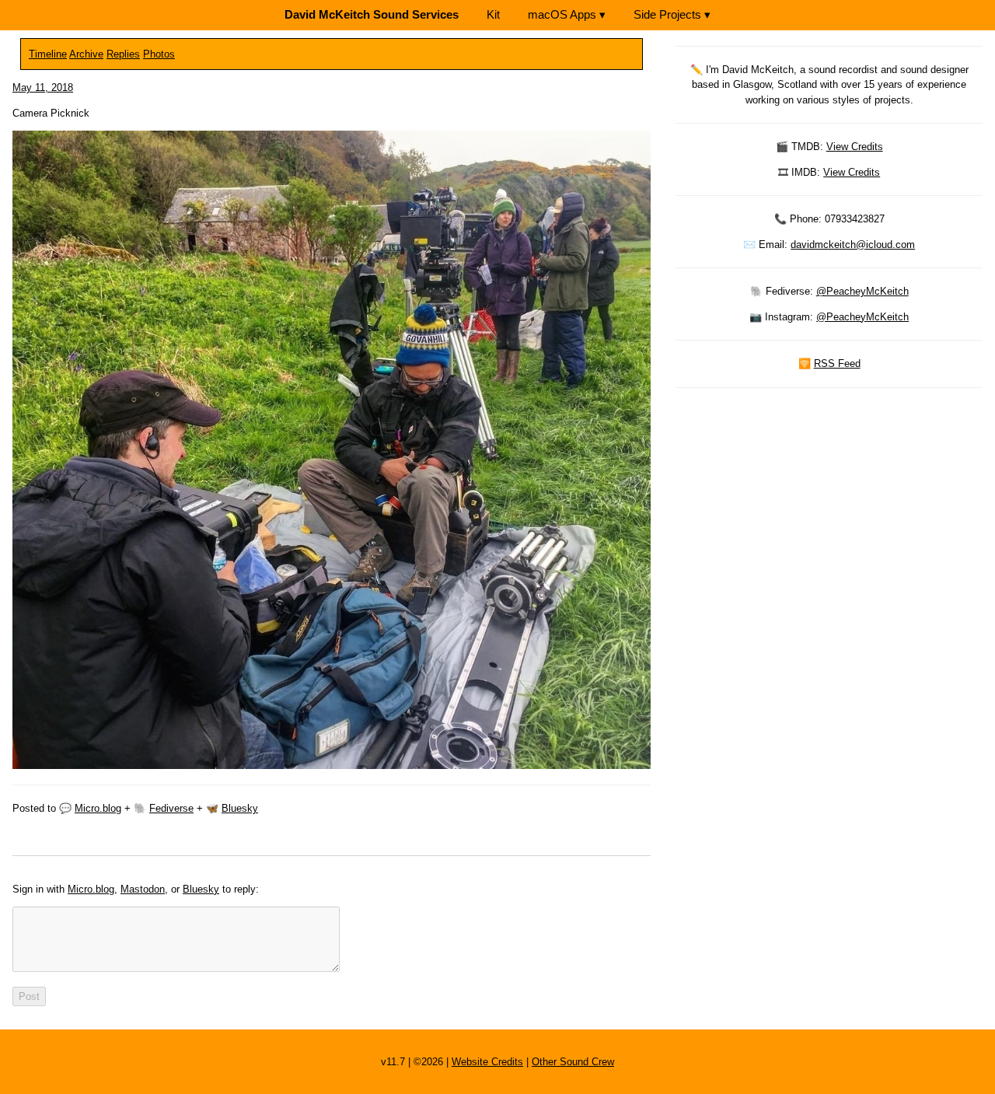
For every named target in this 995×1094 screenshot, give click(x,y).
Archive (86, 54)
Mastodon (142, 889)
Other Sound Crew (573, 1062)
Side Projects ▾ (672, 14)
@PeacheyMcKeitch (862, 291)
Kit (493, 14)
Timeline (48, 54)
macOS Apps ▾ (567, 14)
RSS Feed (837, 363)
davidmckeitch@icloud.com (853, 244)
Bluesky (240, 808)
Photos (159, 54)
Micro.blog (98, 808)
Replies (123, 54)
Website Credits (487, 1062)
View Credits (854, 146)
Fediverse (171, 808)
